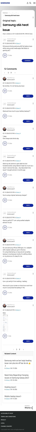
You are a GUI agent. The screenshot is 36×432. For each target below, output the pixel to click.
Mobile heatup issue (12, 396)
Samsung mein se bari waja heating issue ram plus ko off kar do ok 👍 (18, 361)
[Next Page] (14, 72)
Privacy (3, 420)
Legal (3, 423)
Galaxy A (18, 43)
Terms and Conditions (8, 416)
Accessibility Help (7, 413)
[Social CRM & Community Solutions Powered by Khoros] (29, 407)
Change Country (6, 426)
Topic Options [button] (30, 17)
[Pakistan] (5, 3)
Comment (27, 60)
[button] (30, 39)
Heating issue (10, 387)
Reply (28, 96)
